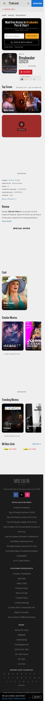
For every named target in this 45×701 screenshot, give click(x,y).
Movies (11, 15)
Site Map (22, 578)
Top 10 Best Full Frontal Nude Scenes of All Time (21, 529)
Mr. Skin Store (21, 654)
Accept (37, 697)
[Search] (28, 3)
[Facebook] (15, 494)
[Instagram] (27, 494)
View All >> (36, 444)
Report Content (21, 612)
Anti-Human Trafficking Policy (22, 617)
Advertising (21, 640)
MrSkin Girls (10, 9)
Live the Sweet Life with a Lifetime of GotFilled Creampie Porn (21, 539)
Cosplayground (22, 644)
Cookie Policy (21, 598)
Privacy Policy (8, 47)
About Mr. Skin (21, 630)
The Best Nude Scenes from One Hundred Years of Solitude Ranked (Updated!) (22, 551)
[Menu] (4, 3)
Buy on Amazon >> (9, 199)
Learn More (19, 696)
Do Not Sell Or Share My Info (21, 607)
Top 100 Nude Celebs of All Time (21, 522)
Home (4, 15)
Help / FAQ (22, 583)
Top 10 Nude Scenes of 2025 (22, 512)
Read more (7, 221)
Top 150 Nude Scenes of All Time (22, 517)
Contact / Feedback (22, 574)
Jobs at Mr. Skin (21, 649)
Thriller (17, 180)
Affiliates (21, 635)
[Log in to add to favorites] (24, 279)
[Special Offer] (21, 249)
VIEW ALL (21, 685)
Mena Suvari (9, 110)
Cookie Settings (21, 603)
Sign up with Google (23, 42)
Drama (11, 180)
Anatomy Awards (22, 507)
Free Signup (32, 36)
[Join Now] (37, 3)
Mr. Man (21, 659)
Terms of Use (19, 47)
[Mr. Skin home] (13, 3)
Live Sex (21, 664)
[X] (21, 494)
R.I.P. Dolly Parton (21, 561)
